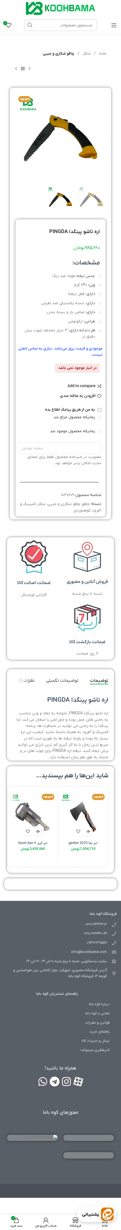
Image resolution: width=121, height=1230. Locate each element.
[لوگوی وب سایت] (60, 8)
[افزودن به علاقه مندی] (78, 831)
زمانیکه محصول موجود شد (73, 431)
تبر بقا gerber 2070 (83, 843)
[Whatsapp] (43, 1081)
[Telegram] (55, 1081)
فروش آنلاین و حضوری (87, 582)
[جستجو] (30, 25)
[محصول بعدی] (16, 68)
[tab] (99, 681)
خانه (102, 53)
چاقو (85, 504)
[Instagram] (66, 1081)
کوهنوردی (82, 510)
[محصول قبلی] (29, 68)
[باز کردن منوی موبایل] (114, 25)
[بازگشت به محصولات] (22, 68)
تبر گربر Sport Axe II (33, 843)
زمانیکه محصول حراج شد (74, 417)
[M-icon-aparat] (78, 1081)
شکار (86, 53)
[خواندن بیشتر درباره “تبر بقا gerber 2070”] (88, 831)
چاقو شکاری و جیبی (58, 53)
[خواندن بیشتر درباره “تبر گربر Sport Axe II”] (37, 831)
